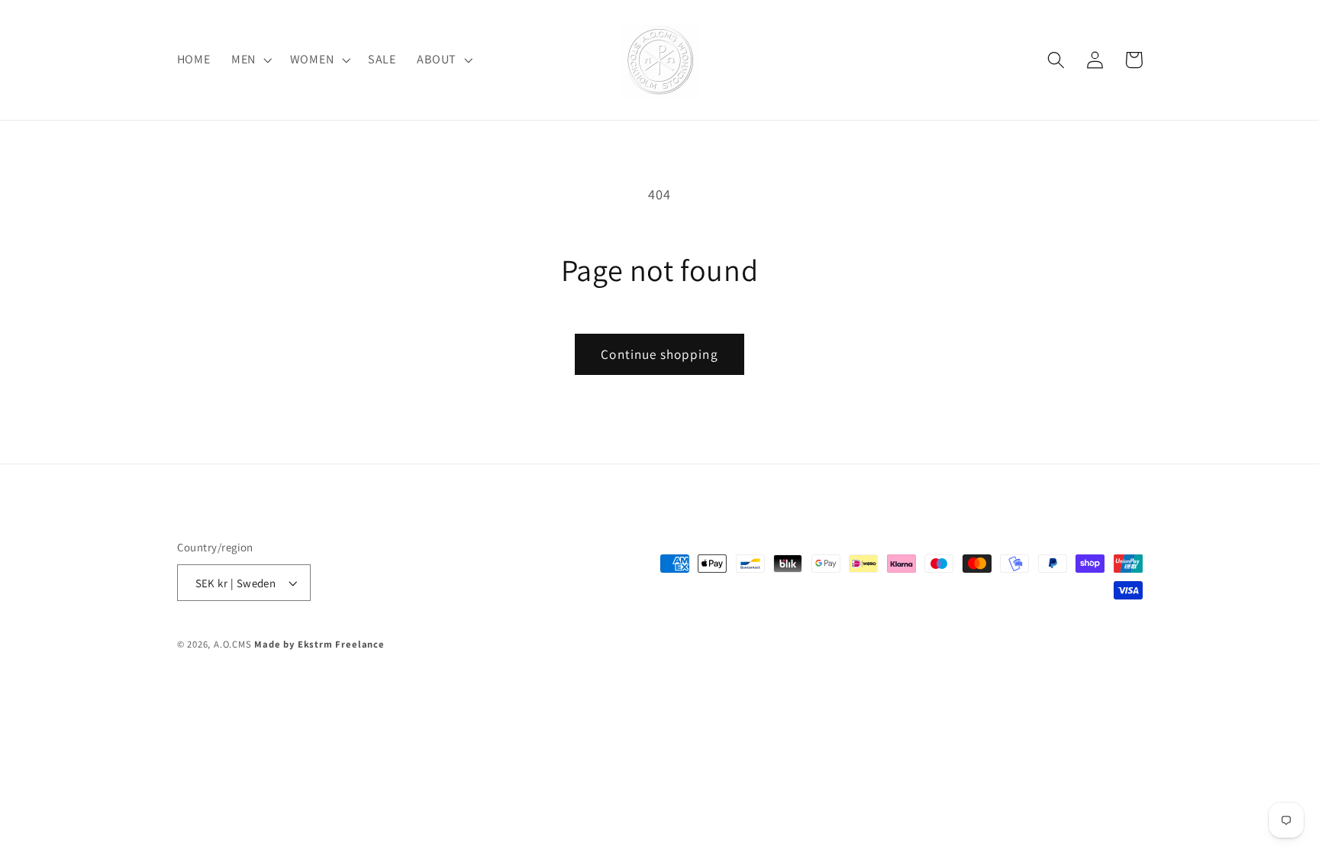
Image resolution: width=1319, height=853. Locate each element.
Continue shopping (659, 354)
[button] (250, 60)
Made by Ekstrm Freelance (319, 644)
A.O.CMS (233, 644)
